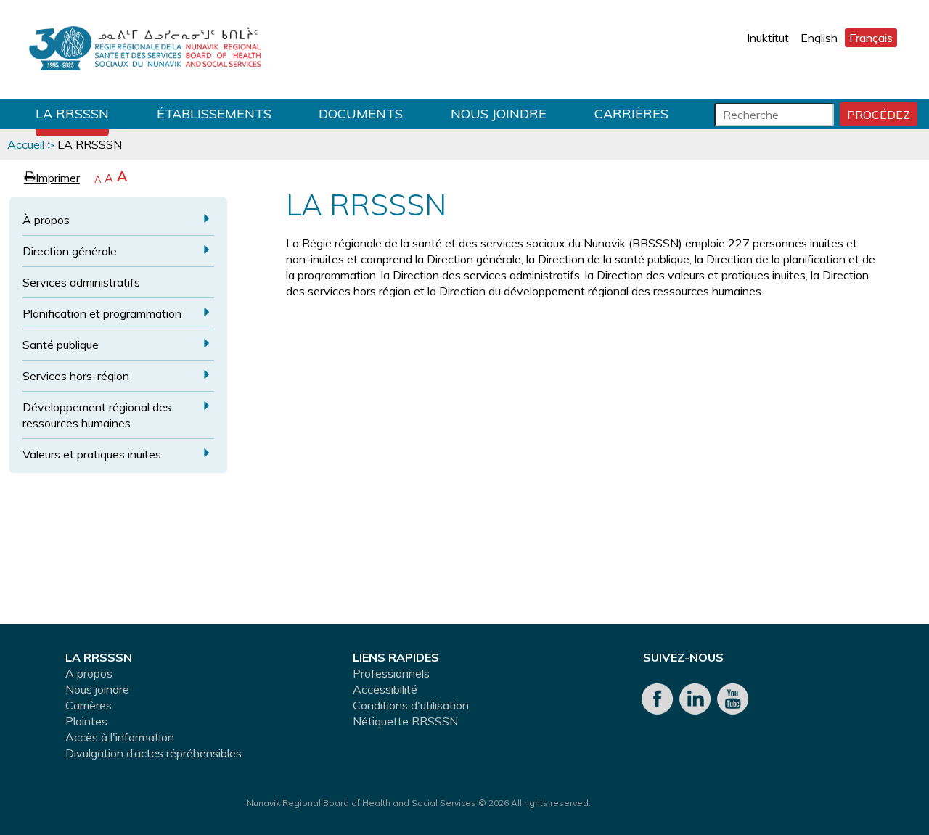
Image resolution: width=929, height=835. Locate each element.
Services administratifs (81, 282)
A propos (88, 673)
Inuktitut (768, 37)
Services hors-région (75, 376)
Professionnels (391, 673)
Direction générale (69, 251)
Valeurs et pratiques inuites (91, 454)
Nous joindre (499, 113)
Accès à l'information (119, 737)
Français (871, 37)
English (819, 37)
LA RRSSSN (72, 113)
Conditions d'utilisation (411, 705)
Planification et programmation (101, 313)
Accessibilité (385, 689)
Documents (361, 113)
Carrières (631, 113)
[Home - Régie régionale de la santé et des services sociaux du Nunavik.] (145, 49)
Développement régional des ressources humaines (96, 415)
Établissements (214, 113)
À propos (46, 220)
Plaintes (86, 721)
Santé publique (60, 344)
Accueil (25, 144)
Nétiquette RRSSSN (405, 721)
